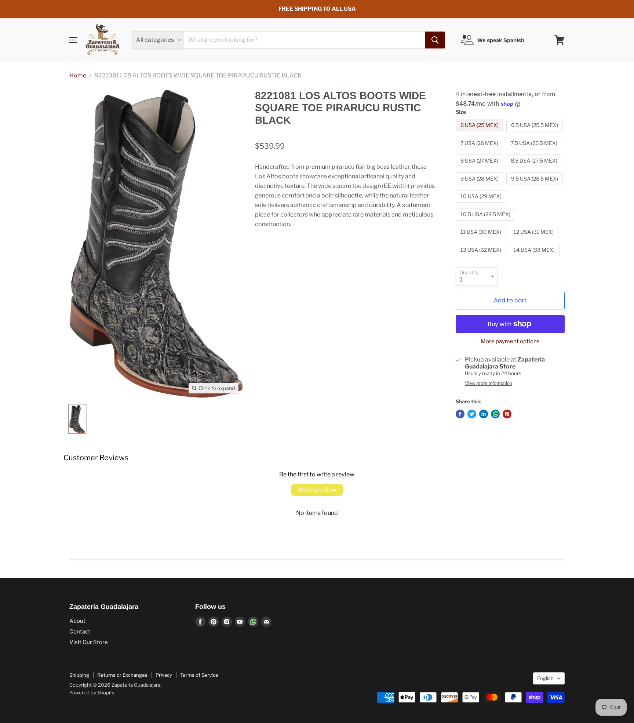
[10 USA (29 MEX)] (482, 204)
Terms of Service (199, 675)
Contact (79, 631)
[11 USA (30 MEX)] (482, 239)
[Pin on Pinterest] (507, 414)
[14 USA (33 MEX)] (535, 257)
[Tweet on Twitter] (471, 414)
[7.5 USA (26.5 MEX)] (535, 151)
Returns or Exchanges (122, 675)
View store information (488, 383)
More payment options (510, 341)
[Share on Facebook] (460, 414)
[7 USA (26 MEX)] (480, 151)
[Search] (435, 40)
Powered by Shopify (91, 692)
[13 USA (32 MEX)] (482, 257)
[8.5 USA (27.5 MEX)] (535, 168)
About (77, 621)
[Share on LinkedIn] (483, 414)
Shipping (79, 675)
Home (77, 75)
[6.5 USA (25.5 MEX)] (535, 133)
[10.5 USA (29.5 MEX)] (486, 222)
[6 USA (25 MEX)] (480, 133)
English (545, 678)
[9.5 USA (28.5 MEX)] (535, 186)
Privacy (164, 675)
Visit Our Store (88, 642)
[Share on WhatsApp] (495, 414)
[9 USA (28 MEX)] (480, 186)
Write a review (317, 489)
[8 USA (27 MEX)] (480, 168)
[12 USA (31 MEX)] (534, 239)
